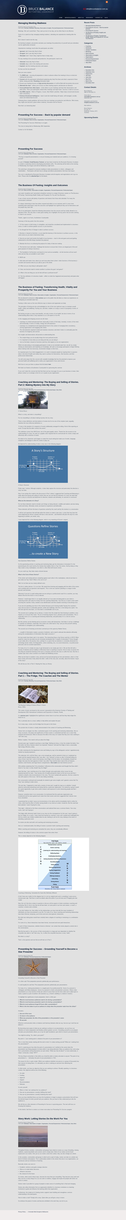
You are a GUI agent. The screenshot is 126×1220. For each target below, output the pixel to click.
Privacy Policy (22, 1212)
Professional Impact (91, 60)
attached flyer (35, 176)
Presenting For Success (92, 30)
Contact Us (98, 17)
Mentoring (88, 51)
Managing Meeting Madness (93, 25)
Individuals (88, 48)
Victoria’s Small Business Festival (34, 162)
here (49, 364)
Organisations (89, 57)
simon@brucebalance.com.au (92, 96)
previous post (24, 715)
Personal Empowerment (92, 59)
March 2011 (89, 81)
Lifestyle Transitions (91, 50)
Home (60, 17)
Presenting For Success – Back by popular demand (44, 115)
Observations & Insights (92, 55)
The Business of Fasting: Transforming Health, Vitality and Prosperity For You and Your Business (97, 37)
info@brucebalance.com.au (97, 9)
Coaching (88, 46)
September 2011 (90, 72)
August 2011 (89, 73)
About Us (81, 17)
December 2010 (90, 83)
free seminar (39, 298)
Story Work (88, 62)
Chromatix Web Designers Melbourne (38, 1212)
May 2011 (88, 79)
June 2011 (88, 77)
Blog (106, 17)
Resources (89, 17)
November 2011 (90, 70)
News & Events (90, 53)
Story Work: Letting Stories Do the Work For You (43, 1118)
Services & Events (70, 17)
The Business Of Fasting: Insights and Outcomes (43, 185)
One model (54, 762)
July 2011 (88, 75)
